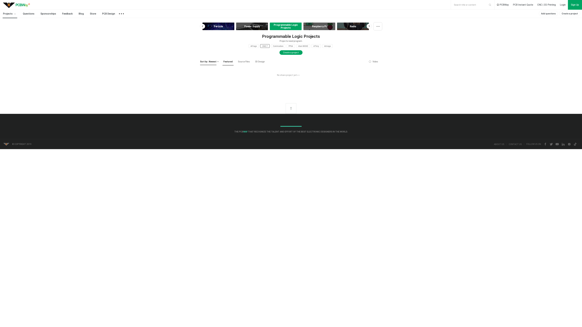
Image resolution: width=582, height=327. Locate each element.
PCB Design (108, 13)
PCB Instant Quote (523, 4)
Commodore (278, 46)
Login (563, 4)
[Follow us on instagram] (569, 144)
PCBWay (504, 4)
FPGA (291, 46)
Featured (228, 61)
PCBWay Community (17, 5)
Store (93, 13)
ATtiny (316, 46)
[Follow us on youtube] (557, 144)
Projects (8, 13)
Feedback (67, 13)
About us (499, 144)
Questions (28, 13)
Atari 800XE (303, 46)
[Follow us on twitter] (551, 144)
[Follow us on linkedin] (563, 144)
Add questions (548, 13)
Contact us (515, 144)
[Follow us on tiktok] (575, 144)
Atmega (327, 46)
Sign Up (575, 4)
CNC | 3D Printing (546, 4)
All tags (254, 46)
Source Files (244, 61)
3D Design (260, 61)
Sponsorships (48, 13)
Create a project (570, 13)
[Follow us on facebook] (545, 144)
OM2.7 (265, 46)
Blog (81, 13)
